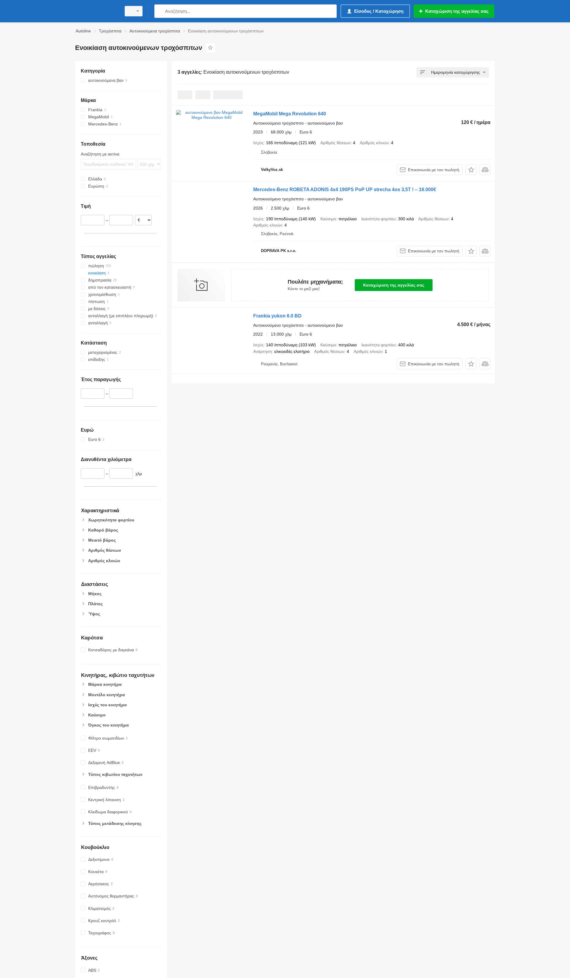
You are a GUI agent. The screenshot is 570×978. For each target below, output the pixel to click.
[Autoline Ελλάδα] (96, 11)
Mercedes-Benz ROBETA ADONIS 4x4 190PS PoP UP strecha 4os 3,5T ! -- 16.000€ (344, 189)
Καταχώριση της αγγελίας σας (393, 285)
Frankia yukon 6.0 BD (277, 315)
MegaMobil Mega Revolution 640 (289, 113)
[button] (471, 169)
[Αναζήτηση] (160, 11)
